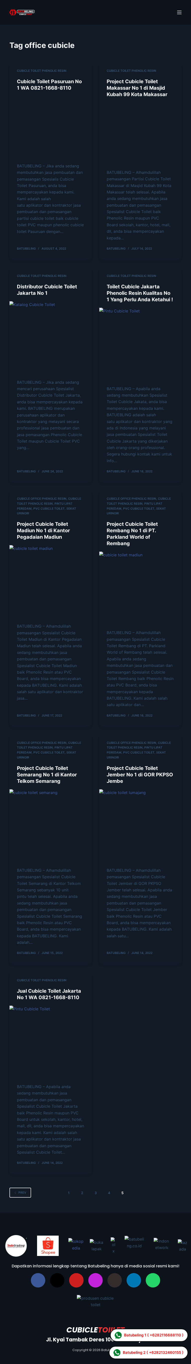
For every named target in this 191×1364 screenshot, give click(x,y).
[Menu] (179, 12)
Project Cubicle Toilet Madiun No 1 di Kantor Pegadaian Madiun (43, 541)
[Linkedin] (134, 1291)
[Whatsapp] (153, 1291)
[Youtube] (76, 1291)
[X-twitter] (57, 1291)
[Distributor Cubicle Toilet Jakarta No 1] (50, 348)
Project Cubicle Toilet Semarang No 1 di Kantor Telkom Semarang (47, 785)
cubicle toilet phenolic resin (41, 71)
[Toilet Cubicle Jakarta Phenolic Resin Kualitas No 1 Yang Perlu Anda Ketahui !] (140, 355)
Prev (22, 1204)
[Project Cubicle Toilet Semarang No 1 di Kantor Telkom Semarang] (50, 836)
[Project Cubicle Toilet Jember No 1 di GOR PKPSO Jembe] (140, 836)
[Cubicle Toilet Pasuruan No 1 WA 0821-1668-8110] (50, 132)
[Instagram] (95, 1291)
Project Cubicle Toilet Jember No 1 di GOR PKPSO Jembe (140, 785)
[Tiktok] (114, 1291)
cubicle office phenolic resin (41, 510)
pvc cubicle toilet (49, 520)
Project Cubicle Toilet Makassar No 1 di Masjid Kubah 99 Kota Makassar (137, 87)
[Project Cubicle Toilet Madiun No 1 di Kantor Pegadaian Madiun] (50, 592)
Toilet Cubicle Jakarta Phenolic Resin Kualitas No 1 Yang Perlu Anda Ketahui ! (140, 304)
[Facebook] (38, 1291)
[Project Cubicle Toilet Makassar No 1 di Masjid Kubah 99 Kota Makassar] (140, 139)
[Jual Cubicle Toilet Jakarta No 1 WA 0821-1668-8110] (50, 1053)
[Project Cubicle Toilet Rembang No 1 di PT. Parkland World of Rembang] (140, 599)
